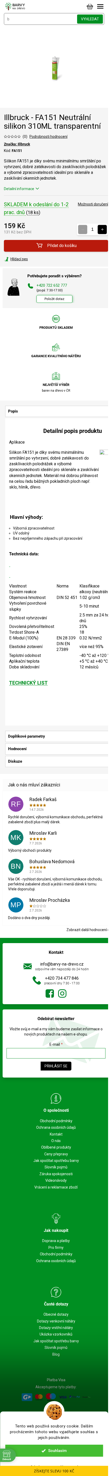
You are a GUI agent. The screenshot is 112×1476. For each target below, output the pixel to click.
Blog (56, 1354)
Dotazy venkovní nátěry (56, 1321)
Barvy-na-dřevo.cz (50, 993)
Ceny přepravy (56, 1154)
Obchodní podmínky (56, 1121)
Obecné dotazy (56, 1314)
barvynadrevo (62, 993)
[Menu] (100, 6)
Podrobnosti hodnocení (48, 136)
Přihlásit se (56, 1066)
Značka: (17, 144)
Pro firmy (56, 1247)
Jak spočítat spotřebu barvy (56, 1161)
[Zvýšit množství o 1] (102, 229)
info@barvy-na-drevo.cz (62, 964)
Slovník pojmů (56, 1167)
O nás (56, 1141)
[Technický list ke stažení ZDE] (9, 564)
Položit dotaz (54, 299)
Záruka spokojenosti (56, 1174)
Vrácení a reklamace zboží (56, 1187)
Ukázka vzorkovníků (56, 1334)
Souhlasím (57, 1450)
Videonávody (56, 1180)
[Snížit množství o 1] (82, 229)
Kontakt (56, 1134)
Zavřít (32, 259)
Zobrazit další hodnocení (86, 930)
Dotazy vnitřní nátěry (56, 1328)
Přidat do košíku (62, 245)
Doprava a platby (56, 1241)
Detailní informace (19, 189)
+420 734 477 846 (62, 978)
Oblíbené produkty (56, 1147)
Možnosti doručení (93, 204)
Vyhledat (90, 19)
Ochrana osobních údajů (56, 1127)
